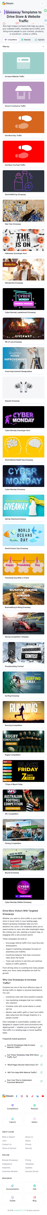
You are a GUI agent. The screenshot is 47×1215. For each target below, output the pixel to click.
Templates (29, 1164)
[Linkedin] (38, 1096)
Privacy (28, 1144)
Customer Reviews (10, 1171)
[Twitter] (27, 1096)
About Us (29, 1137)
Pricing (28, 1160)
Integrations (7, 1164)
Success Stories (31, 1171)
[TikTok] (32, 1096)
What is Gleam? (8, 1137)
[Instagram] (22, 1096)
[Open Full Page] (41, 1046)
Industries (6, 1168)
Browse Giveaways (10, 1160)
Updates (28, 1168)
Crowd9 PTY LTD (20, 1210)
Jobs (4, 1141)
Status (27, 1141)
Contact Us (7, 1144)
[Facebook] (17, 1096)
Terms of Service (9, 1148)
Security (28, 1148)
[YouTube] (43, 1096)
